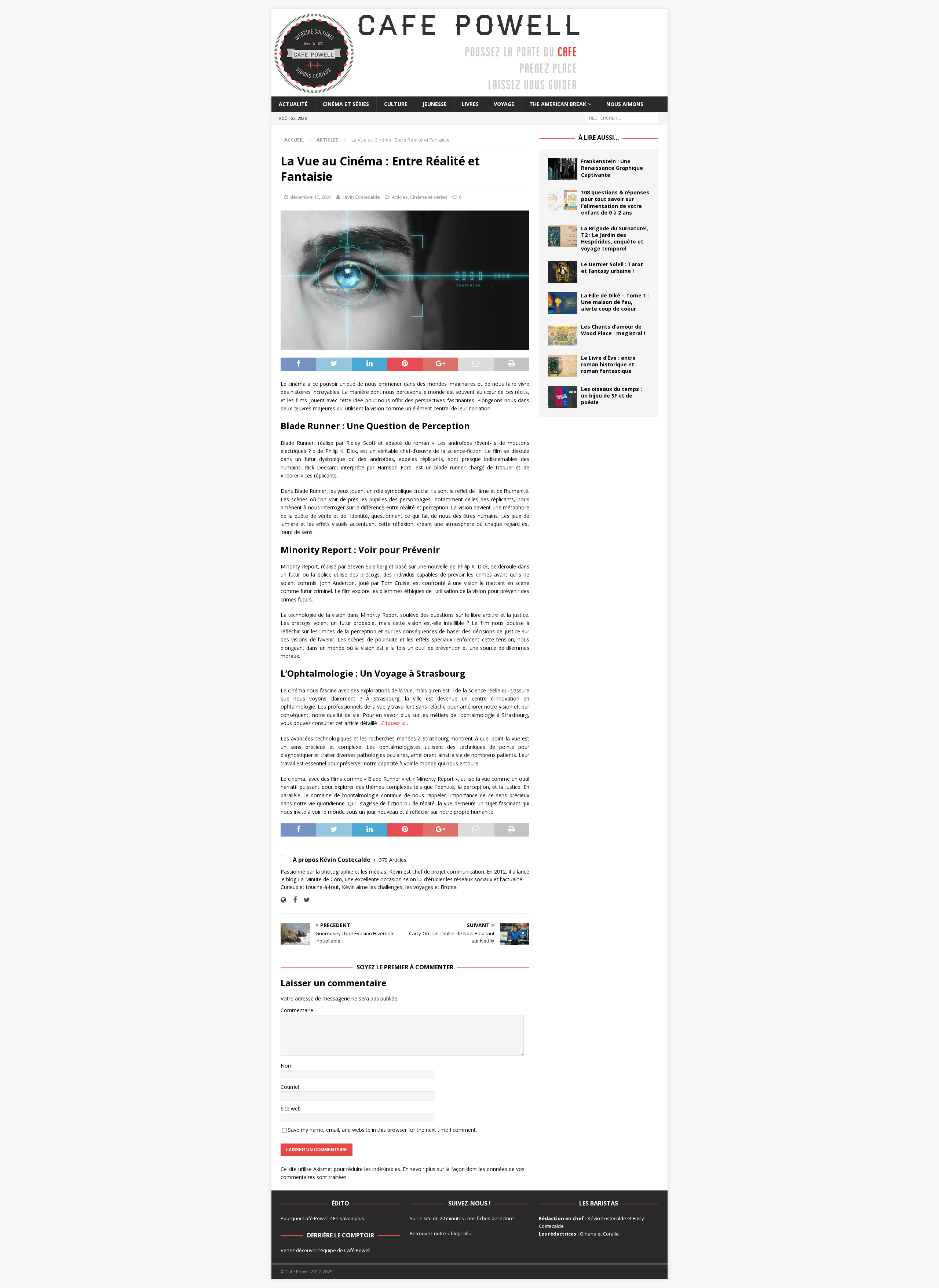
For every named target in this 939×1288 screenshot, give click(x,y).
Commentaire (297, 1010)
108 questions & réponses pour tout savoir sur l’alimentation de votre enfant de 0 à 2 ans (615, 202)
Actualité (293, 103)
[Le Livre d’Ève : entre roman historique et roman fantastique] (562, 366)
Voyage (504, 103)
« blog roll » (459, 1233)
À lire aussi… (598, 137)
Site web (291, 1108)
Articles (400, 197)
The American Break (557, 103)
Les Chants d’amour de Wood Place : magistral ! (613, 330)
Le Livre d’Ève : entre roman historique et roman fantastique (608, 364)
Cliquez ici (394, 723)
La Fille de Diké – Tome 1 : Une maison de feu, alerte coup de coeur (615, 302)
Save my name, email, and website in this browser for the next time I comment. (382, 1129)
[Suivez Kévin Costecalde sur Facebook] (292, 899)
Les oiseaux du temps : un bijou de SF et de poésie (611, 395)
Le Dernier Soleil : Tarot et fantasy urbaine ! (612, 267)
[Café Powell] (427, 92)
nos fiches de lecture (490, 1218)
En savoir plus (348, 1218)
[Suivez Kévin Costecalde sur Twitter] (304, 899)
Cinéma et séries (346, 103)
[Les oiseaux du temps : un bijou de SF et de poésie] (562, 397)
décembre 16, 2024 (311, 197)
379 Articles (392, 859)
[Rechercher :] (621, 117)
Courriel (290, 1086)
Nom (287, 1065)
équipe (328, 1250)
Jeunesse (435, 103)
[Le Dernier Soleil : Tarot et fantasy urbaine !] (562, 272)
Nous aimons (624, 103)
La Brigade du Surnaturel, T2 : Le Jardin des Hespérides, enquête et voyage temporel (614, 238)
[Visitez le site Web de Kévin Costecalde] (283, 899)
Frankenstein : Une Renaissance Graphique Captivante (612, 168)
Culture (396, 103)
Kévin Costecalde (360, 197)
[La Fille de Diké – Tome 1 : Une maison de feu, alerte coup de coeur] (562, 303)
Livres (470, 103)
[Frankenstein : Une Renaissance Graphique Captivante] (562, 169)
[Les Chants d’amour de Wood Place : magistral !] (562, 334)
